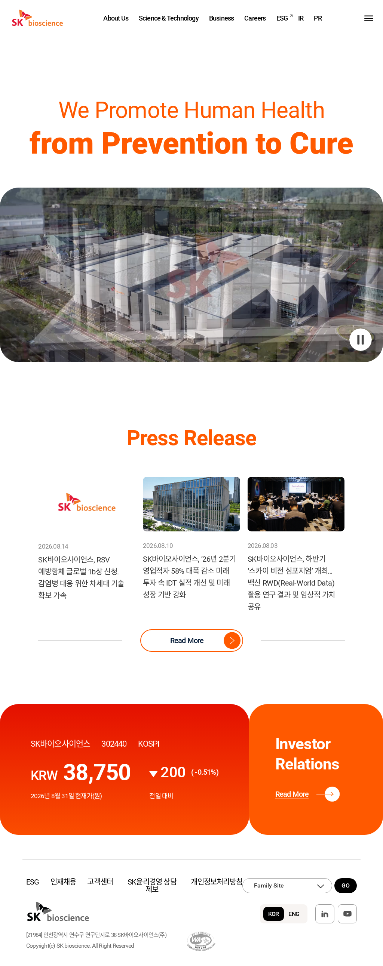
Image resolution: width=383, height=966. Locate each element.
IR (300, 18)
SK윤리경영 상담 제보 (152, 885)
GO (345, 885)
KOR (273, 913)
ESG (282, 18)
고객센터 (100, 881)
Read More (187, 640)
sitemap (369, 18)
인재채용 (63, 881)
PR (318, 18)
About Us (115, 18)
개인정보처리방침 (216, 881)
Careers (255, 18)
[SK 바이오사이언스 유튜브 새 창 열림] (347, 913)
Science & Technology (169, 18)
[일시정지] (360, 339)
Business (221, 18)
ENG (293, 913)
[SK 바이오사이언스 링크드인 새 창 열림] (324, 913)
